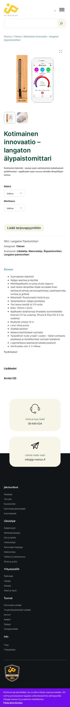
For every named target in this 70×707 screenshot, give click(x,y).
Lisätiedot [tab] (10, 368)
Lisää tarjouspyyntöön (24, 228)
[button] (60, 51)
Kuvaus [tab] (8, 269)
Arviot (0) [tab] (10, 378)
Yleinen (18, 36)
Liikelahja (22, 251)
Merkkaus (9, 201)
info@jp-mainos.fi (35, 459)
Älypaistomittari (53, 251)
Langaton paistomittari (16, 254)
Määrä (7, 186)
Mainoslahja (35, 251)
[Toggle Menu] (61, 9)
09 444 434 (35, 423)
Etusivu (8, 36)
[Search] (61, 23)
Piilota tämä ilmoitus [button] (13, 703)
